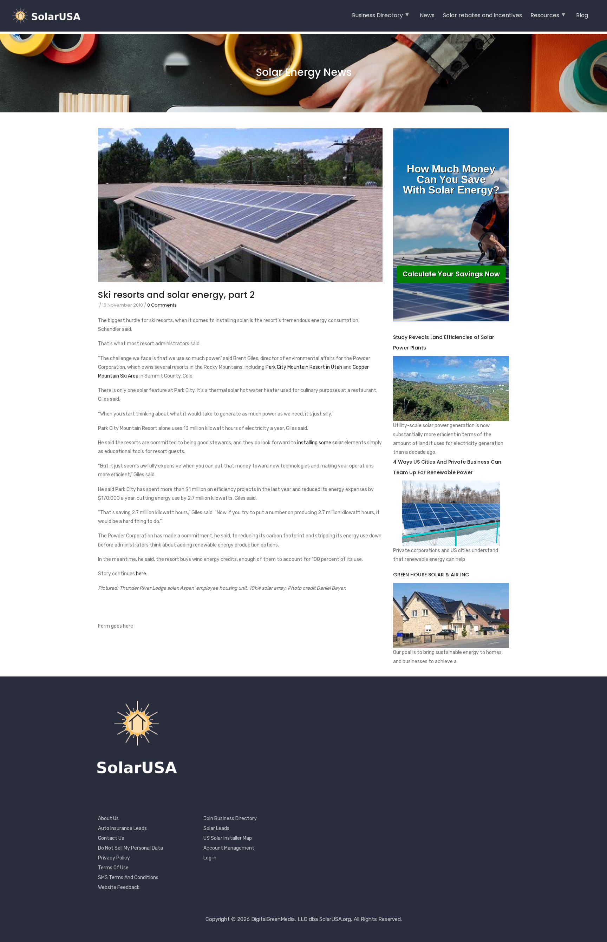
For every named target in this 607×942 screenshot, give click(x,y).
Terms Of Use (113, 868)
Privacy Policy (114, 858)
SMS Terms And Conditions (128, 878)
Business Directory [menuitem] (377, 17)
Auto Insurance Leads (122, 828)
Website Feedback (118, 887)
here (141, 574)
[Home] (49, 15)
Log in (209, 858)
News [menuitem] (427, 15)
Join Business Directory (230, 819)
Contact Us (111, 838)
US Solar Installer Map (227, 838)
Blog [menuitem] (582, 15)
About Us (108, 819)
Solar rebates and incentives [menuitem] (482, 15)
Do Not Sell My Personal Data (130, 848)
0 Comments (162, 305)
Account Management (228, 848)
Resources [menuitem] (544, 17)
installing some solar (320, 443)
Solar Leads (216, 828)
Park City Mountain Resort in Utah (304, 367)
